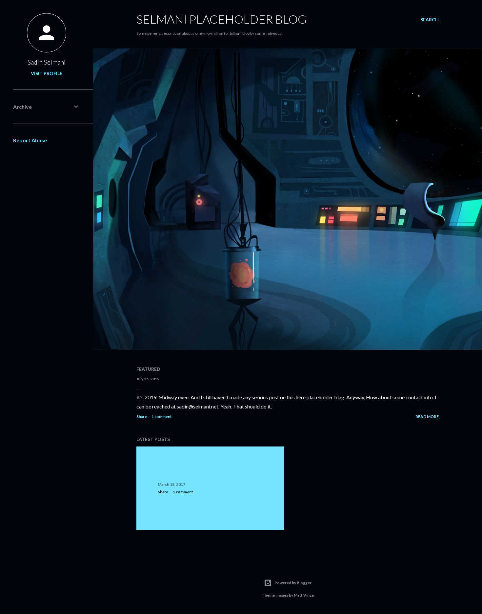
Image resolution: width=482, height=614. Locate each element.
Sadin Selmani (47, 62)
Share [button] (141, 416)
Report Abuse (30, 140)
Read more (427, 416)
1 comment (161, 416)
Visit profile (46, 73)
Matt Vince (304, 595)
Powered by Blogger (292, 582)
